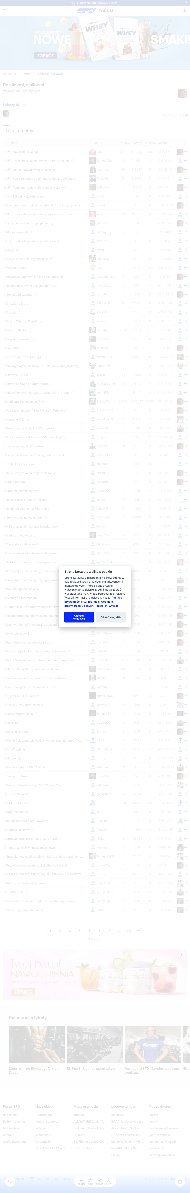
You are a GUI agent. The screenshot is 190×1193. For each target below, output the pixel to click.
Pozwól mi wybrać (106, 605)
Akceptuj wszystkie (79, 617)
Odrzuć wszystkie (111, 616)
